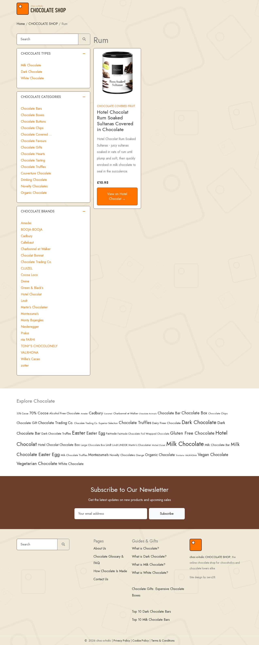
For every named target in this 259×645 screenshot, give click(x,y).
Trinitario (180, 455)
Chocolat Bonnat (32, 255)
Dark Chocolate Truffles (56, 434)
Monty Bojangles (32, 320)
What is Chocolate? (145, 548)
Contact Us (100, 579)
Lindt (24, 300)
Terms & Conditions (162, 641)
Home (21, 23)
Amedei (26, 223)
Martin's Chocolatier (34, 307)
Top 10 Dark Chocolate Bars (151, 611)
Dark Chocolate (31, 71)
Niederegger (30, 326)
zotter (25, 365)
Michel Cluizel (158, 445)
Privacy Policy (122, 641)
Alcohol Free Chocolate (64, 413)
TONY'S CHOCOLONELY (39, 346)
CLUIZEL (27, 268)
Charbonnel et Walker (36, 249)
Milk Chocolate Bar (217, 445)
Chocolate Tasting (33, 160)
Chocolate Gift (27, 422)
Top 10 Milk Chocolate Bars (151, 619)
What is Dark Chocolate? (149, 556)
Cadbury (26, 236)
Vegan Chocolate (213, 455)
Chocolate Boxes (32, 115)
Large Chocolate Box (93, 445)
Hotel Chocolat (31, 294)
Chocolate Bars (31, 108)
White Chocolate (32, 78)
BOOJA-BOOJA (31, 229)
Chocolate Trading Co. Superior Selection (96, 423)
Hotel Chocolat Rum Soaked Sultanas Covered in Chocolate (115, 120)
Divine (25, 281)
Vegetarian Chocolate (37, 463)
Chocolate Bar (169, 413)
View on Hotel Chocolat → (117, 196)
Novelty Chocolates (34, 186)
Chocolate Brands (37, 211)
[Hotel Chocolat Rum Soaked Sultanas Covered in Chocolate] (117, 72)
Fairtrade (111, 434)
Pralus (25, 333)
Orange (140, 455)
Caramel (108, 413)
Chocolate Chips (32, 128)
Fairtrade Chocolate (129, 434)
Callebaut (27, 242)
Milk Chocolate (31, 65)
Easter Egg (95, 433)
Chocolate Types (36, 53)
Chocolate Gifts (31, 147)
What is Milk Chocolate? (148, 564)
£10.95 (102, 182)
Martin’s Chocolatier (139, 445)
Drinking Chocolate (34, 179)
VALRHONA (29, 352)
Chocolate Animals (148, 413)
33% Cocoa (22, 413)
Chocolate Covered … (36, 134)
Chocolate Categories (41, 96)
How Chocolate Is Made (110, 571)
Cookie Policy (140, 641)
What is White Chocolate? (150, 572)
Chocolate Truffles (33, 166)
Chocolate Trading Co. (36, 262)
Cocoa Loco (29, 275)
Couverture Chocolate (36, 173)
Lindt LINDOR (119, 445)
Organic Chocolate (34, 192)
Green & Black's (32, 287)
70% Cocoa (38, 413)
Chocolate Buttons (33, 121)
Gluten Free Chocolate (192, 433)
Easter (78, 432)
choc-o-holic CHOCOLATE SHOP (210, 557)
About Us (99, 548)
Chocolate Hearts (33, 154)
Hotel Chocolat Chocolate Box (59, 444)
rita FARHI (28, 339)
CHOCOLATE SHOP (43, 23)
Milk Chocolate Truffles (74, 455)
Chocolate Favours (33, 141)
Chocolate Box (194, 413)
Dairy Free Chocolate (166, 423)
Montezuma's (30, 313)
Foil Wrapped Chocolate (155, 434)
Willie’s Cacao (30, 359)
